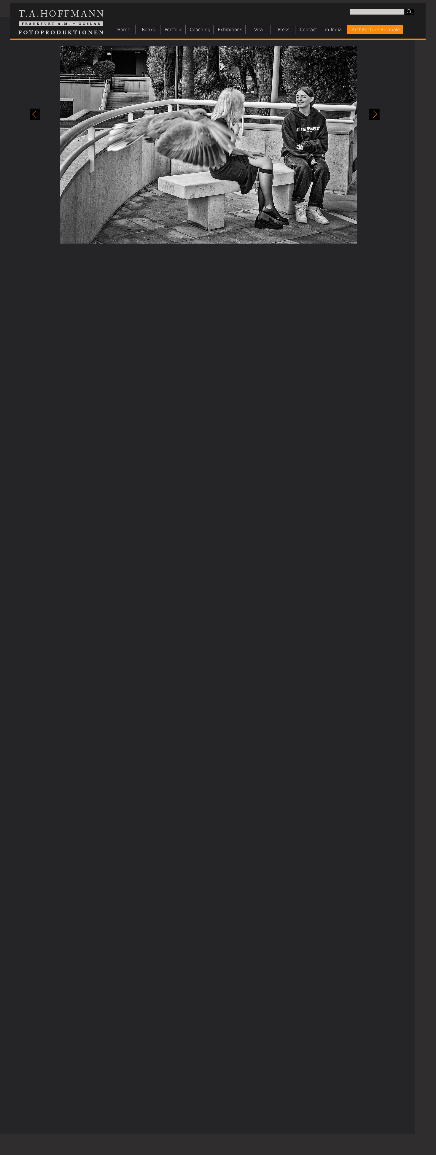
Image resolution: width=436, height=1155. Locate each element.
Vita (258, 29)
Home (123, 29)
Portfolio (173, 29)
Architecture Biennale (376, 29)
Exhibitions (230, 29)
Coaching (200, 29)
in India (333, 29)
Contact (308, 29)
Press (283, 29)
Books (148, 29)
